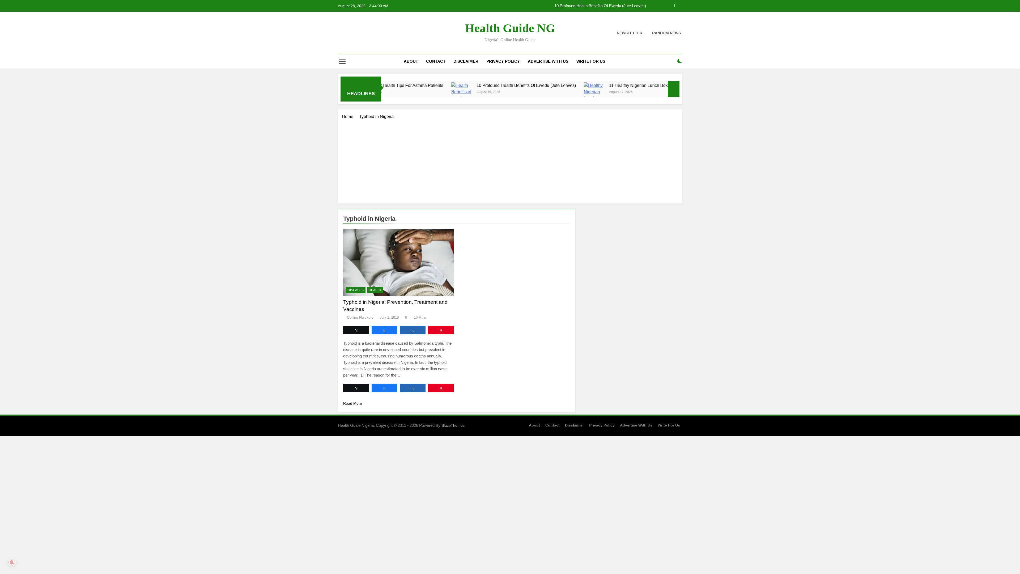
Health (375, 290)
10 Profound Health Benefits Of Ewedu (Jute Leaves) (600, 6)
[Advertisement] (510, 160)
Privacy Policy (503, 61)
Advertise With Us (548, 61)
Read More (352, 403)
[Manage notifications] (11, 562)
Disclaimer (465, 61)
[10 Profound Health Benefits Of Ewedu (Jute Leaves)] (436, 92)
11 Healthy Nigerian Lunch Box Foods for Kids (627, 85)
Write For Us (590, 61)
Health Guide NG (510, 28)
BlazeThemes (453, 425)
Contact (435, 61)
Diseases (356, 290)
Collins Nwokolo (360, 317)
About (411, 61)
